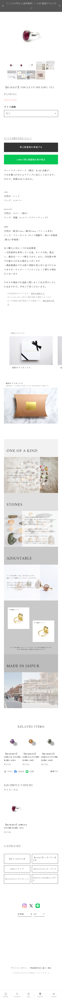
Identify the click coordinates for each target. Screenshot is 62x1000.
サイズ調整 (10, 107)
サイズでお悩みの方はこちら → (18, 138)
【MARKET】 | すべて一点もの (44, 859)
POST (10, 771)
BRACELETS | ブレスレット (17, 879)
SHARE (21, 771)
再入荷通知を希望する (31, 147)
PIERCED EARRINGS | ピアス (44, 879)
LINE (31, 771)
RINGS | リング (17, 869)
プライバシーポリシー (19, 968)
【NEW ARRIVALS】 (17, 859)
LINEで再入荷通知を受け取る (31, 159)
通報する (54, 771)
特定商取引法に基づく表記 (40, 968)
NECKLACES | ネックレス (45, 869)
